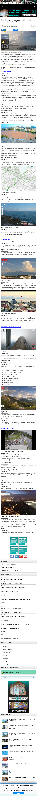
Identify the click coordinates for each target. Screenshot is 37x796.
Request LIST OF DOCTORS (10, 570)
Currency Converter (7, 661)
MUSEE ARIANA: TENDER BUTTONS (10, 604)
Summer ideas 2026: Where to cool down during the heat (22, 752)
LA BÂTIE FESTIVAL (6, 595)
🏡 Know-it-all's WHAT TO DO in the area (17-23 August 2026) (22, 733)
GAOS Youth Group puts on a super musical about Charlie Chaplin (22, 740)
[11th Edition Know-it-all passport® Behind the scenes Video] (18, 707)
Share (15, 29)
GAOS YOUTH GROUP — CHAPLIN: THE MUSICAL (13, 587)
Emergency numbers (7, 649)
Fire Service (5, 658)
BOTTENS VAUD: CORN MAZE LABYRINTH (11, 579)
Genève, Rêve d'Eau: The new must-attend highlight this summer (20, 746)
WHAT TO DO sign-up (8, 567)
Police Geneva (6, 652)
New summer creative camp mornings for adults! (22, 777)
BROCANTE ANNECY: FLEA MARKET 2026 (11, 612)
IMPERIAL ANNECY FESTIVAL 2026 (9, 591)
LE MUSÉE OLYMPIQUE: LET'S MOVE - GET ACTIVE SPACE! (15, 599)
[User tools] (33, 26)
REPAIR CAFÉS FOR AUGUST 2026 (9, 638)
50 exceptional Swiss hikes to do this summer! (21, 763)
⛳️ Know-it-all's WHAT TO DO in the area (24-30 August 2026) (22, 720)
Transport (4, 646)
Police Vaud (5, 655)
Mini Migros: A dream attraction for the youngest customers (22, 758)
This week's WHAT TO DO (9, 565)
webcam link (4, 75)
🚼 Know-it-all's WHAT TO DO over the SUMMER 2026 (22, 771)
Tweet (4, 29)
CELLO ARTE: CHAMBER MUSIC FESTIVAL (11, 583)
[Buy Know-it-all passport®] (18, 690)
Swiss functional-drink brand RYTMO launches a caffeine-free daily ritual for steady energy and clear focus (22, 727)
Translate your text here (8, 664)
